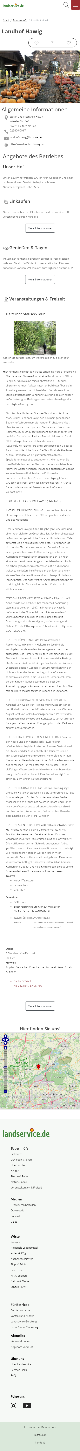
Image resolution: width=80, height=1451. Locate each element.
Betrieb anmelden (21, 1310)
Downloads (17, 1210)
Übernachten (18, 1165)
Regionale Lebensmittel (24, 1247)
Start (6, 20)
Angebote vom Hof (22, 1346)
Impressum (40, 1434)
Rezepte (15, 1242)
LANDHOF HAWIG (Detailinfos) (42, 501)
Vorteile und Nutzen (22, 1315)
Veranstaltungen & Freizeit (26, 1187)
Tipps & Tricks (19, 1264)
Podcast (15, 1216)
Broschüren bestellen (23, 1204)
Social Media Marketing (24, 1327)
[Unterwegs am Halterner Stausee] (39, 339)
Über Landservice (21, 1364)
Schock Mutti (18, 1286)
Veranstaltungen (20, 1341)
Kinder (15, 1170)
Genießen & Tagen (21, 1159)
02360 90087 (18, 130)
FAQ (13, 1375)
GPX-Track (20, 902)
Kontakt (40, 1442)
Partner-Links (19, 1369)
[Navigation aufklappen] (75, 5)
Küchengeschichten (22, 1258)
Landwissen (17, 1270)
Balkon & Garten (20, 1281)
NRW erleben (19, 1275)
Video (14, 1221)
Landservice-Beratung (24, 1321)
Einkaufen (17, 1154)
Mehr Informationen (40, 228)
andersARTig (18, 1253)
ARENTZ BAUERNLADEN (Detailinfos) (41, 824)
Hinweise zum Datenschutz (40, 1427)
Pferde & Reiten (20, 1176)
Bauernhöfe (20, 20)
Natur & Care (19, 1181)
